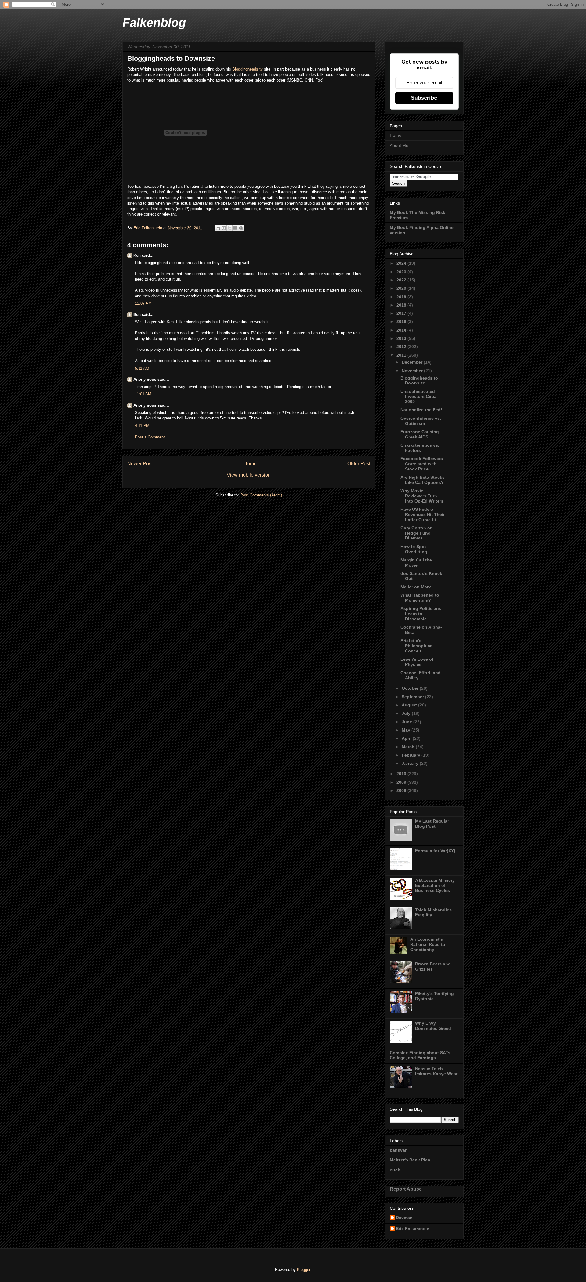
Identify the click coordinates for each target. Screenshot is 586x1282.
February (411, 755)
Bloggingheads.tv (247, 69)
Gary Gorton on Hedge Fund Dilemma (416, 533)
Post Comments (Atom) (261, 495)
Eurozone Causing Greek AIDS (419, 434)
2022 (401, 280)
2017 (401, 313)
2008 (401, 790)
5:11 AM (142, 368)
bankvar (398, 1150)
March (409, 746)
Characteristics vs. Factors (419, 448)
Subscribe (424, 98)
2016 (401, 321)
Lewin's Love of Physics (416, 662)
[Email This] (218, 228)
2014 (401, 330)
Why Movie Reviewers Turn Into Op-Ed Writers (421, 495)
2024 (401, 263)
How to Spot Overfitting (413, 549)
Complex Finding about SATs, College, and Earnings (421, 1055)
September (413, 696)
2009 (401, 782)
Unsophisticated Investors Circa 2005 (418, 396)
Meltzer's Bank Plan (410, 1159)
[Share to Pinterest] (241, 228)
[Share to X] (229, 228)
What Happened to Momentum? (419, 598)
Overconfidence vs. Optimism (420, 421)
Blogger (303, 1269)
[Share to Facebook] (235, 228)
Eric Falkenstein (412, 1228)
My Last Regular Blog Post (432, 824)
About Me (399, 145)
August (410, 705)
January (411, 763)
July (407, 713)
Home (250, 463)
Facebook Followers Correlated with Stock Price (421, 463)
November (413, 370)
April (407, 738)
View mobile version (249, 475)
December (413, 362)
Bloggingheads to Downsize (419, 381)
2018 (401, 305)
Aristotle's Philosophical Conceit (417, 645)
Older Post (358, 463)
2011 (401, 355)
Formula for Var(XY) (435, 850)
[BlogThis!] (224, 228)
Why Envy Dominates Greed (433, 1026)
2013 (401, 338)
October (411, 688)
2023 (401, 271)
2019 (401, 296)
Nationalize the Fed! (421, 409)
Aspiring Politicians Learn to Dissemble (420, 613)
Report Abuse (406, 1189)
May (406, 730)
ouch (395, 1170)
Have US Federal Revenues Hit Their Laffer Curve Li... (422, 514)
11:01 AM (143, 394)
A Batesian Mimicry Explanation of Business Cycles (435, 885)
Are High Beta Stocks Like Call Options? (422, 480)
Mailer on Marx (415, 586)
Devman (404, 1217)
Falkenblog (154, 22)
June (407, 721)
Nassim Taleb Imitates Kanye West (436, 1071)
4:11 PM (142, 425)
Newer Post (140, 463)
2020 (401, 288)
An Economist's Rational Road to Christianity (427, 944)
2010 (401, 773)
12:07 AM (143, 303)
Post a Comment (150, 437)
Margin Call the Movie (416, 562)
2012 (401, 346)
